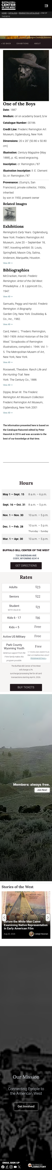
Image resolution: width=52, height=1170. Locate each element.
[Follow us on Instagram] (11, 1166)
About (37, 43)
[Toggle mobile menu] (46, 6)
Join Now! (42, 790)
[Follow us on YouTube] (15, 1166)
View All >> (8, 263)
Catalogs (12, 13)
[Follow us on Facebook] (2, 1166)
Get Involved (26, 1106)
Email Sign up (11, 1163)
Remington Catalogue (29, 13)
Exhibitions (23, 43)
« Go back (6, 43)
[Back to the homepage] (9, 6)
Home (4, 13)
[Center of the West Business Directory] (37, 1165)
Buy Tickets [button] (26, 687)
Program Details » (38, 658)
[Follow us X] (19, 1166)
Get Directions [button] (26, 565)
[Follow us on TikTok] (7, 1166)
